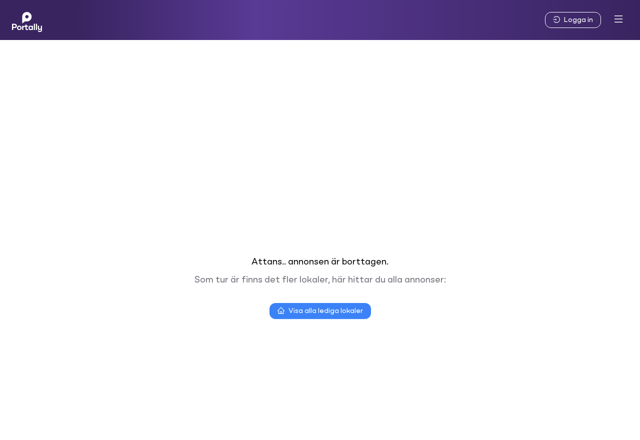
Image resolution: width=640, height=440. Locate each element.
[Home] (27, 20)
